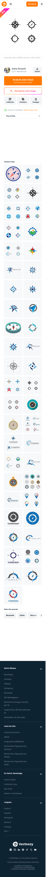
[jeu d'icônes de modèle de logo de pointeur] (14, 825)
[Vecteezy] (4, 4)
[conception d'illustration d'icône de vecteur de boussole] (13, 364)
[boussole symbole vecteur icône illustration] (13, 345)
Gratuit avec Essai (23, 80)
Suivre (37, 71)
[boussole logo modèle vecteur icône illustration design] (13, 843)
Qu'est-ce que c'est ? (31, 110)
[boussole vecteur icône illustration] (13, 191)
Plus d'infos (10, 114)
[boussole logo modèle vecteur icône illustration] (13, 230)
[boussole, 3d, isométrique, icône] (13, 480)
